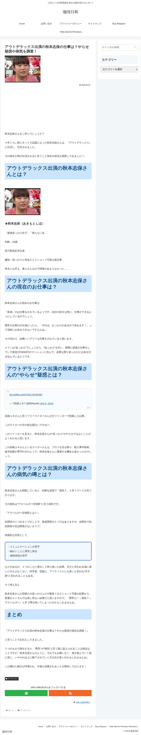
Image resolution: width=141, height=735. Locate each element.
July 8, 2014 (46, 403)
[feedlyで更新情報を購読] (26, 693)
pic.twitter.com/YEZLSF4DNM (26, 394)
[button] (135, 47)
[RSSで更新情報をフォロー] (70, 693)
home (40, 726)
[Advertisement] (48, 108)
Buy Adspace (101, 726)
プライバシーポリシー (68, 726)
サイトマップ (86, 726)
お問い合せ (51, 726)
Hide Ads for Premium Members (123, 726)
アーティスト (13, 679)
